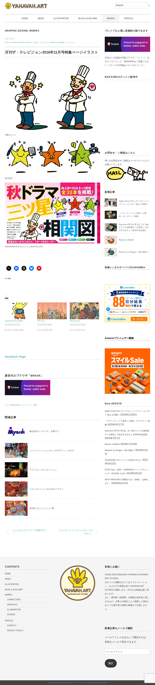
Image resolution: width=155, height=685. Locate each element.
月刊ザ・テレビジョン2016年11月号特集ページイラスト (54, 42)
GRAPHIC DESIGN (16, 30)
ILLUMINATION (14, 609)
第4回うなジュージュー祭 (42, 508)
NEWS (41, 18)
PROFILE (128, 18)
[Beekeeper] (84, 310)
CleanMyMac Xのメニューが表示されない (123, 460)
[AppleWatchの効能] (19, 310)
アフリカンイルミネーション (43, 470)
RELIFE (41, 321)
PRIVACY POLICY (15, 630)
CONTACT (11, 625)
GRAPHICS (12, 604)
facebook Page (15, 356)
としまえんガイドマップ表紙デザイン (30, 532)
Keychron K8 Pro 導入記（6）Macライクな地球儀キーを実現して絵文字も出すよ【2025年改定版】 (134, 227)
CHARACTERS (14, 599)
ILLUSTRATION (61, 18)
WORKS (111, 18)
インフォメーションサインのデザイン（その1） (52, 450)
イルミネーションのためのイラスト (46, 489)
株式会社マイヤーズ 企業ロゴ (44, 431)
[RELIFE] (52, 310)
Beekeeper (75, 321)
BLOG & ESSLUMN (87, 18)
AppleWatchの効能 (14, 321)
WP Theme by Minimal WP (98, 682)
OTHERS (11, 614)
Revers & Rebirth (126, 240)
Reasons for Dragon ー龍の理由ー (134, 252)
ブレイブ (141, 57)
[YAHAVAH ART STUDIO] (26, 4)
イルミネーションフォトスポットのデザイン (75, 532)
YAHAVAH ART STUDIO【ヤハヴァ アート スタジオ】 (68, 682)
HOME (25, 18)
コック (30, 405)
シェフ (23, 405)
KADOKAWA (14, 405)
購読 (110, 663)
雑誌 (35, 405)
